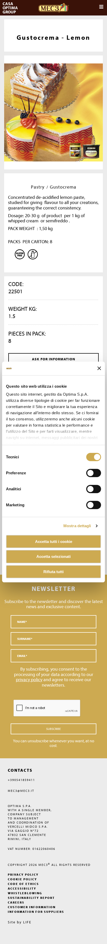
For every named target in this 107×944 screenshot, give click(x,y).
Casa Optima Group (11, 8)
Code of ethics (23, 884)
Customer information (32, 907)
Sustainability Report (31, 898)
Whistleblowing (25, 893)
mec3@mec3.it (21, 791)
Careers (16, 902)
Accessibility (22, 888)
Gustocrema (63, 187)
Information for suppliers (36, 912)
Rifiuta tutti (53, 571)
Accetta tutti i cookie (53, 541)
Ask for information (53, 359)
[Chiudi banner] (99, 368)
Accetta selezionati (53, 556)
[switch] (93, 489)
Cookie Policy (22, 879)
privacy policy (29, 679)
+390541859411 (21, 780)
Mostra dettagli (77, 526)
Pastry (37, 187)
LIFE (27, 922)
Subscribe (53, 729)
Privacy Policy (23, 874)
